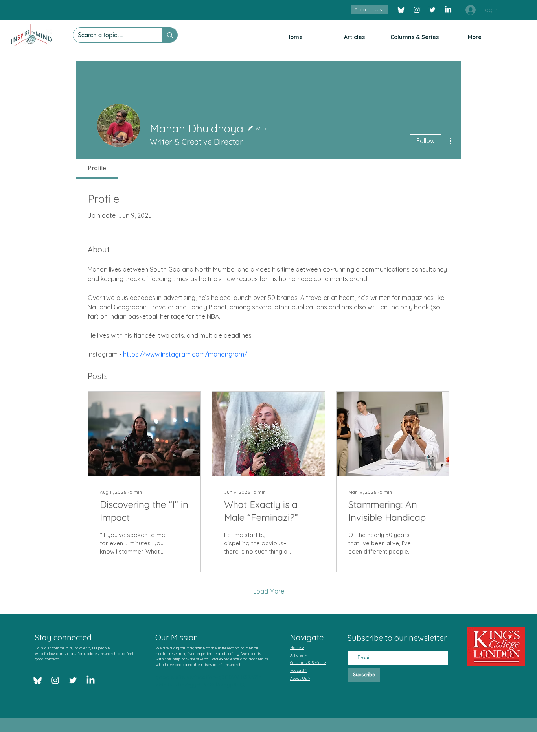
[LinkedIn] (448, 10)
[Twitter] (432, 10)
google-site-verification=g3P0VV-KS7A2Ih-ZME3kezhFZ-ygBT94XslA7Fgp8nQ (209, 680)
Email (355, 644)
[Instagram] (417, 10)
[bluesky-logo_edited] (401, 10)
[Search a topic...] (169, 35)
